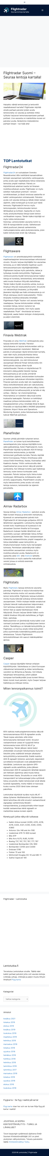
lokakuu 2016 (9, 1077)
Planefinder (8, 441)
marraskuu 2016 (10, 1073)
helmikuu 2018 (9, 1062)
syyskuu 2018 (9, 1051)
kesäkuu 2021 (9, 1018)
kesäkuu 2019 (9, 1029)
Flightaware (8, 257)
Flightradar (19, 9)
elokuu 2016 (8, 1084)
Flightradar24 (9, 172)
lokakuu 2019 (9, 1022)
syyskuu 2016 (9, 1081)
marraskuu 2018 (10, 1044)
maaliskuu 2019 (10, 1037)
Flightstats (13, 588)
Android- (29, 556)
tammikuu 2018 (10, 1066)
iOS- (18, 556)
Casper (6, 664)
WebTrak (22, 341)
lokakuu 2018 (9, 1048)
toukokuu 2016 (9, 1088)
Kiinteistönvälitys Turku (19, 1142)
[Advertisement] (24, 40)
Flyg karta (16, 979)
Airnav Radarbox (23, 512)
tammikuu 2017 (10, 1070)
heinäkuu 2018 (9, 1055)
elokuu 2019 (8, 1026)
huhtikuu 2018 (9, 1059)
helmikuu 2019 (9, 1040)
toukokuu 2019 (9, 1033)
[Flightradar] (6, 10)
